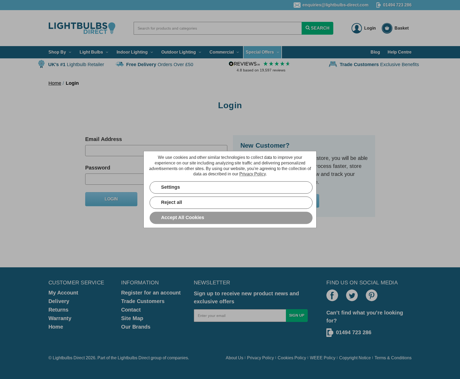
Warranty (59, 318)
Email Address (103, 139)
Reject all (171, 202)
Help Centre (400, 52)
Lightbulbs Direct (134, 358)
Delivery (58, 301)
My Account (63, 293)
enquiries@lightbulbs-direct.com (335, 5)
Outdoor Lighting (178, 52)
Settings (170, 187)
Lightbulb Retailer (76, 64)
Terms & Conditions (393, 358)
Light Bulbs (91, 52)
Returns (58, 310)
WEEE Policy (322, 358)
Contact (131, 310)
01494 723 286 (397, 5)
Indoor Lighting (132, 52)
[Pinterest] (371, 295)
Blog (375, 52)
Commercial (222, 52)
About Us (234, 358)
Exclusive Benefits (379, 64)
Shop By (57, 52)
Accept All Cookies (182, 217)
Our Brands (135, 327)
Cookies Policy (292, 358)
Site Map (132, 318)
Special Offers (260, 52)
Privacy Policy (260, 358)
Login (370, 28)
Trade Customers (143, 301)
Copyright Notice (355, 358)
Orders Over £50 (159, 64)
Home (55, 327)
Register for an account (151, 293)
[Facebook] (332, 295)
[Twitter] (352, 295)
